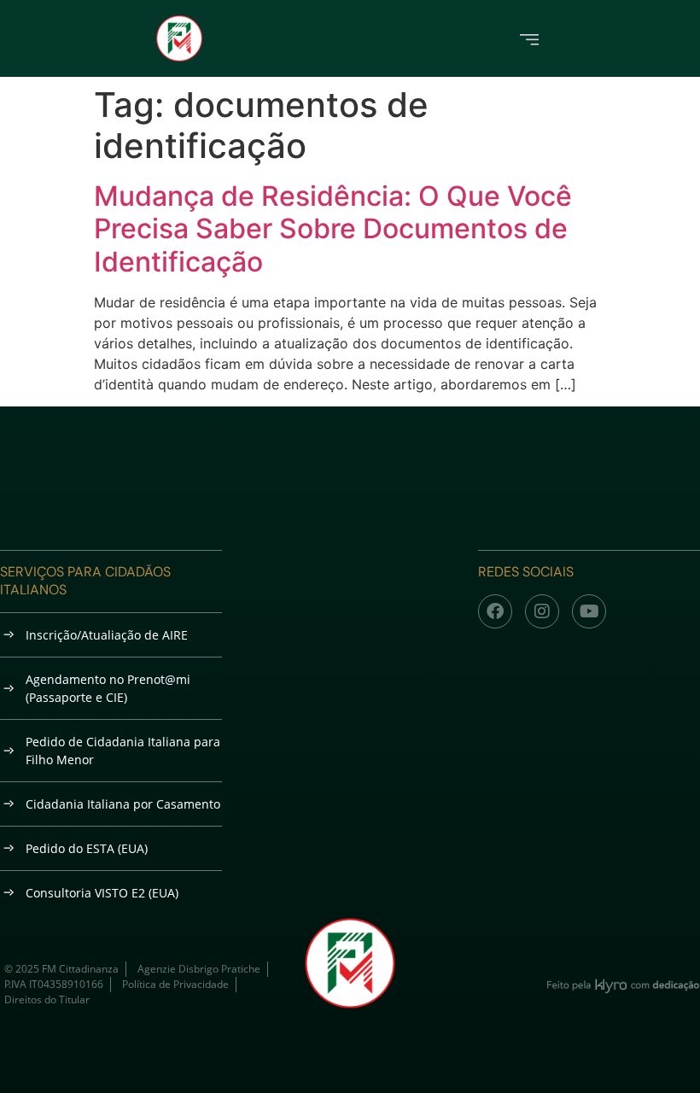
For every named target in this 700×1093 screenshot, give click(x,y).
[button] (530, 38)
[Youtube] (589, 611)
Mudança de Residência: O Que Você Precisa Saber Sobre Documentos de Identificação (333, 228)
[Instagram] (542, 611)
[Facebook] (495, 611)
